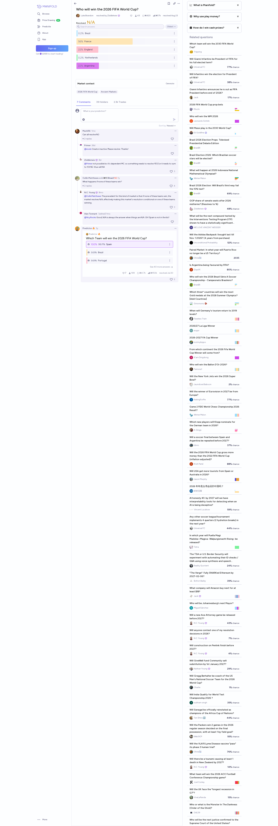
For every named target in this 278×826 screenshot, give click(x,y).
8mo (101, 192)
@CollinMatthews (92, 196)
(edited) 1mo (104, 214)
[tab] (83, 102)
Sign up (52, 48)
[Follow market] (169, 3)
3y (97, 228)
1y (119, 178)
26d (93, 145)
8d (100, 160)
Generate (170, 83)
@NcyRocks (90, 217)
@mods (87, 149)
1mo (94, 131)
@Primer (88, 163)
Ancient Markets (109, 92)
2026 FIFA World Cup (87, 92)
